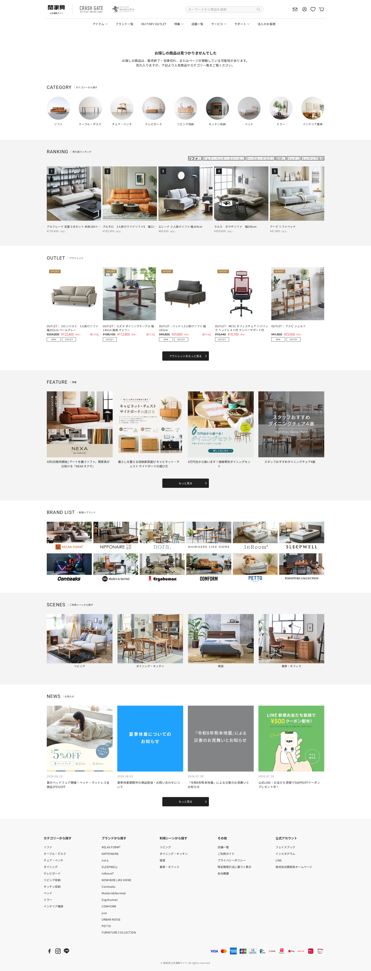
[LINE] (66, 951)
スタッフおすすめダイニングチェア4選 (289, 462)
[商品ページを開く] (74, 193)
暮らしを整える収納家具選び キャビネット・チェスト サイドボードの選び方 (149, 464)
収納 (279, 158)
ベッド (292, 158)
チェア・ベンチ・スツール (222, 158)
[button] (224, 9)
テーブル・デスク (258, 158)
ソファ (193, 158)
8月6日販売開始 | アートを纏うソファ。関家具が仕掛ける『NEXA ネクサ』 (78, 464)
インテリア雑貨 (313, 158)
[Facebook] (49, 951)
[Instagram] (58, 951)
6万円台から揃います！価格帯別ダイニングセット (219, 464)
